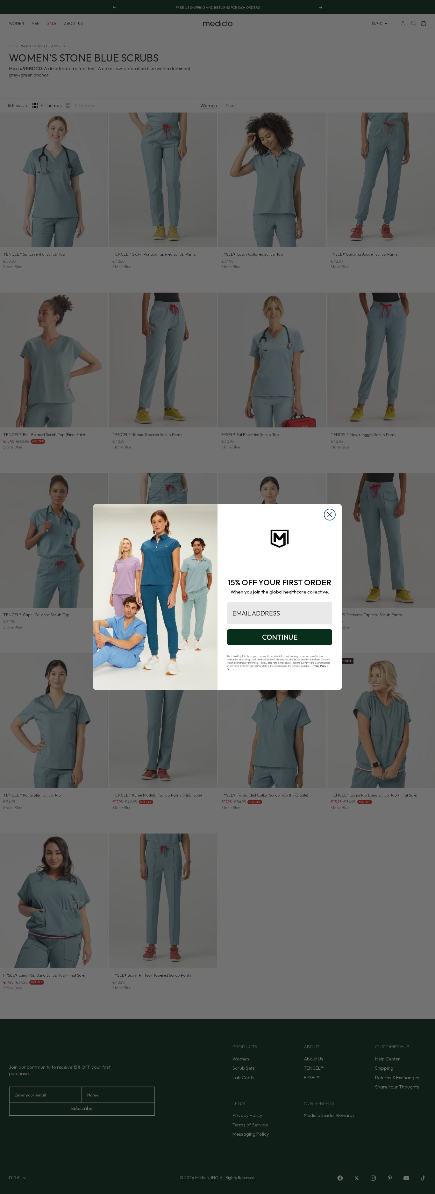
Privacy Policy (318, 665)
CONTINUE (279, 637)
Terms (230, 669)
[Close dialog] (329, 514)
